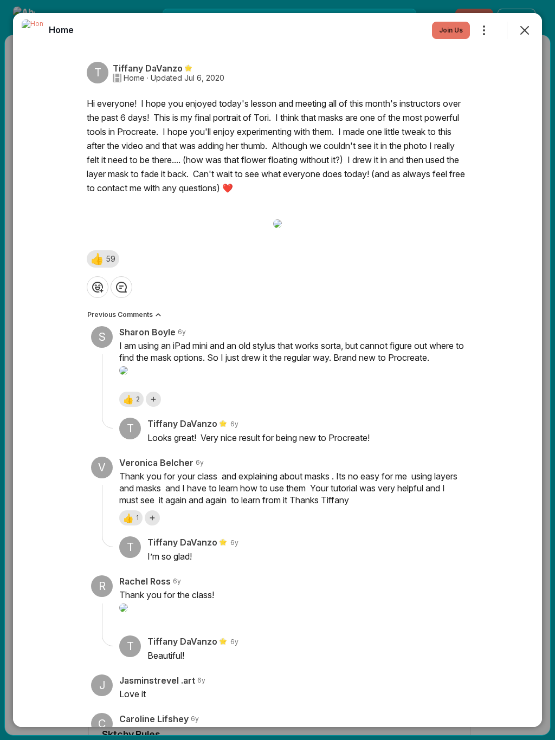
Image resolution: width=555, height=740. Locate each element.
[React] (97, 287)
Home (134, 78)
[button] (103, 259)
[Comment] (121, 287)
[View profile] (32, 30)
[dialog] (277, 370)
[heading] (61, 30)
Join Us (451, 30)
